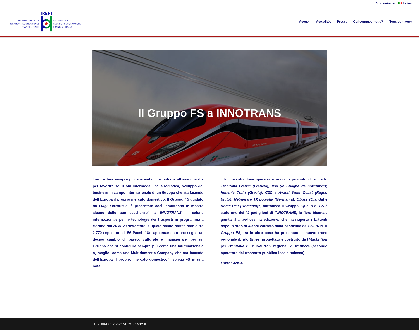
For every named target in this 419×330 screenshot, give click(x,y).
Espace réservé (385, 3)
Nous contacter (400, 21)
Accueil (304, 21)
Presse (342, 21)
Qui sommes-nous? (368, 21)
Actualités (323, 21)
